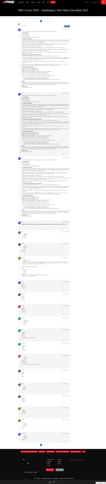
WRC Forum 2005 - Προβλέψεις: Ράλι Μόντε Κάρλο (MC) (32, 59)
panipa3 (23, 383)
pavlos (23, 281)
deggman (23, 419)
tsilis (22, 329)
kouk (22, 395)
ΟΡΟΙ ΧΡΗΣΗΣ (37, 478)
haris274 (23, 317)
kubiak (23, 243)
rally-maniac (24, 343)
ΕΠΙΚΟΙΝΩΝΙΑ (55, 478)
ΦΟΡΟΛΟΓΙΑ (42, 451)
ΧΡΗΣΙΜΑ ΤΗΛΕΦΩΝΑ (76, 451)
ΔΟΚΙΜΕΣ (49, 461)
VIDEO (59, 463)
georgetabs (23, 257)
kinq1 (22, 370)
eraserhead (23, 293)
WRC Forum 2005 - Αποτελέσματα (60, 64)
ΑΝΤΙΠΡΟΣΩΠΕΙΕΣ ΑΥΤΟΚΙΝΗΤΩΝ (29, 451)
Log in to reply (67, 26)
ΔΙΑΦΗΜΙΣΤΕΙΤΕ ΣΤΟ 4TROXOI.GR (66, 478)
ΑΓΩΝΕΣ (59, 459)
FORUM (49, 465)
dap (22, 355)
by (50, 482)
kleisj (22, 231)
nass (22, 28)
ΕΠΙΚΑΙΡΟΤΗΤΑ (50, 459)
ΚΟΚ (84, 451)
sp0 (22, 407)
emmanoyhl (23, 433)
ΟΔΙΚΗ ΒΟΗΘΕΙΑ (50, 451)
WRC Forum (40, 55)
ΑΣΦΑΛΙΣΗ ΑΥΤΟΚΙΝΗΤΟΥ (62, 451)
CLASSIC (60, 461)
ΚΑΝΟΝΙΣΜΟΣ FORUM (46, 478)
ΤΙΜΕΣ (48, 463)
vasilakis (23, 305)
